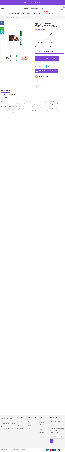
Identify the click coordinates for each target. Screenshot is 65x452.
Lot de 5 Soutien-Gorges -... (54, 282)
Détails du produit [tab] (8, 94)
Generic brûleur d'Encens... (11, 357)
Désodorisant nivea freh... (11, 261)
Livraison (30, 421)
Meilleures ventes (20, 429)
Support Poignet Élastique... (10, 223)
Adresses (41, 432)
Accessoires (51, 12)
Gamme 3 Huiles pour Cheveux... (54, 357)
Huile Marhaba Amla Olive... (54, 223)
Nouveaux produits (20, 424)
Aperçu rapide (7, 142)
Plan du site (31, 428)
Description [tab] (5, 91)
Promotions (20, 421)
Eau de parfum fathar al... (11, 396)
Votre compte (41, 418)
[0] (62, 8)
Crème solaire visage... (32, 223)
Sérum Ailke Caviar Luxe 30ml (54, 148)
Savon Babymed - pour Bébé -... (32, 298)
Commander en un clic (46, 71)
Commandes (43, 427)
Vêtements (38, 13)
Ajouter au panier (48, 59)
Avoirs (40, 429)
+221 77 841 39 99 (8, 426)
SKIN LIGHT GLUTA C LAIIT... (54, 319)
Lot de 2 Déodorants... (32, 357)
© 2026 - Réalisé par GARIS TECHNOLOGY (13, 450)
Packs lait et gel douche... (32, 148)
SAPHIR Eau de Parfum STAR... (11, 185)
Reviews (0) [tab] (5, 98)
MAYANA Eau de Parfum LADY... (10, 298)
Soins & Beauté (15, 13)
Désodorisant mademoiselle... (11, 148)
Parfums (27, 13)
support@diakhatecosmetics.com (13, 428)
